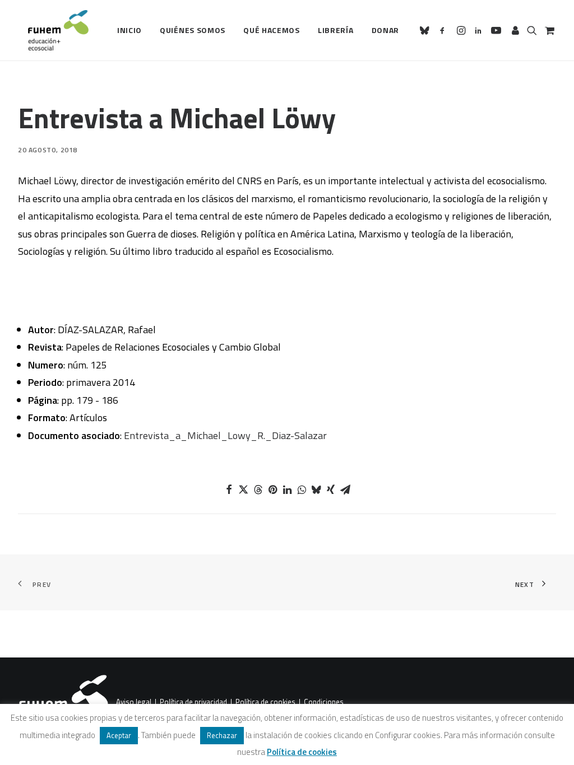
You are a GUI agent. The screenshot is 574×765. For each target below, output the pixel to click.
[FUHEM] (53, 30)
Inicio (129, 30)
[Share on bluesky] (316, 489)
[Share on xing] (330, 489)
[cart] (548, 30)
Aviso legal (133, 702)
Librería (336, 30)
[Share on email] (345, 489)
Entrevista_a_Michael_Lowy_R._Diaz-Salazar (225, 435)
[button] (426, 30)
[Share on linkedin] (287, 489)
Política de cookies (265, 702)
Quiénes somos (192, 30)
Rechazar (222, 735)
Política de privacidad (193, 702)
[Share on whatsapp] (301, 489)
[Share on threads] (258, 489)
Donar (386, 30)
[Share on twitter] (243, 489)
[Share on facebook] (228, 489)
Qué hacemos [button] (271, 30)
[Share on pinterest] (272, 489)
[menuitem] (129, 30)
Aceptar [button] (119, 735)
